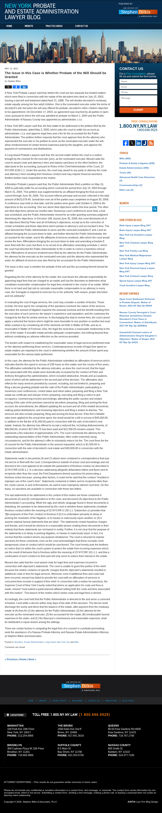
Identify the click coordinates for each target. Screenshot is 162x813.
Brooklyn (19, 642)
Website (29, 26)
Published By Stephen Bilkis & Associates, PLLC (138, 10)
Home (9, 26)
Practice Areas (54, 26)
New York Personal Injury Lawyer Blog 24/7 (137, 270)
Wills (76, 642)
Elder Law (126, 190)
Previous (11, 659)
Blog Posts (128, 701)
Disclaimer (77, 701)
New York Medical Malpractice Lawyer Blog (135, 257)
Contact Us (81, 26)
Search (154, 209)
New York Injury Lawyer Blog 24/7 (137, 263)
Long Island (50, 642)
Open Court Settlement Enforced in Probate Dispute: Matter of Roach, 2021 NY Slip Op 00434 (137, 302)
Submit (138, 110)
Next (32, 659)
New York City (63, 642)
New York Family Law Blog (133, 251)
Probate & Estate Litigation (137, 163)
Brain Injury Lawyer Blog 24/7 (135, 230)
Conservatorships (130, 185)
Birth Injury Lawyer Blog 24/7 (135, 225)
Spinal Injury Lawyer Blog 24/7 (135, 281)
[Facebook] (126, 143)
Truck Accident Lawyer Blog (134, 285)
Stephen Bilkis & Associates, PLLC (40, 801)
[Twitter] (132, 143)
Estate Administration (34, 642)
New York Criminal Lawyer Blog (136, 276)
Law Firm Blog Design (143, 801)
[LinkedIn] (138, 143)
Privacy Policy (59, 701)
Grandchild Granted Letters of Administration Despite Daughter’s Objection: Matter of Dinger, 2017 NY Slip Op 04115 (138, 337)
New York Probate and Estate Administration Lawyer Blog (41, 11)
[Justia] (145, 143)
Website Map (111, 701)
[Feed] (151, 143)
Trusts (125, 172)
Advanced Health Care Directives (137, 179)
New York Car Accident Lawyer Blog (135, 236)
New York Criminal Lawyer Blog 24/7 (136, 244)
